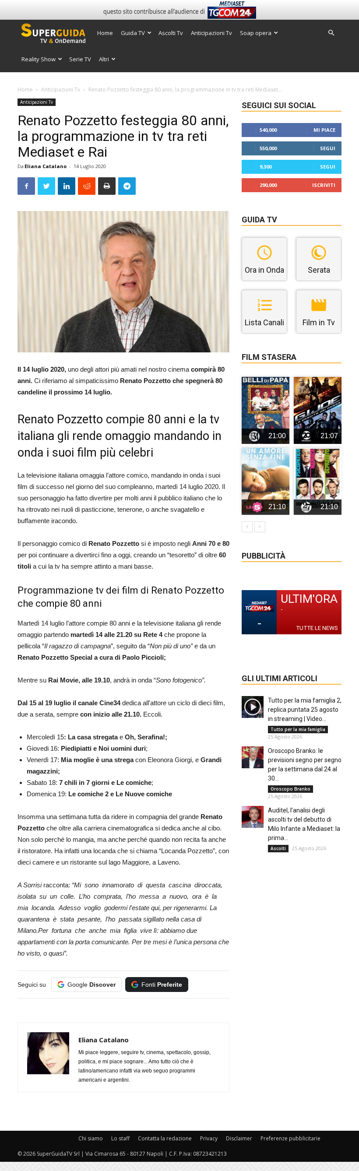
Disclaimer (239, 1138)
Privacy (209, 1138)
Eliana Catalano (46, 166)
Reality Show (38, 59)
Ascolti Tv (170, 33)
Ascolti (278, 848)
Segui (327, 148)
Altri (104, 59)
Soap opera (255, 33)
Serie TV (80, 59)
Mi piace (324, 130)
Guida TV (133, 33)
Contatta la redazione (165, 1138)
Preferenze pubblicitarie (290, 1138)
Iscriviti (323, 185)
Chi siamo (90, 1138)
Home (105, 33)
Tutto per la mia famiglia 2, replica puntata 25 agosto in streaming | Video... (304, 709)
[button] (330, 33)
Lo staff (120, 1138)
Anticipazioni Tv (211, 33)
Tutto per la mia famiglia (298, 729)
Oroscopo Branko (290, 789)
